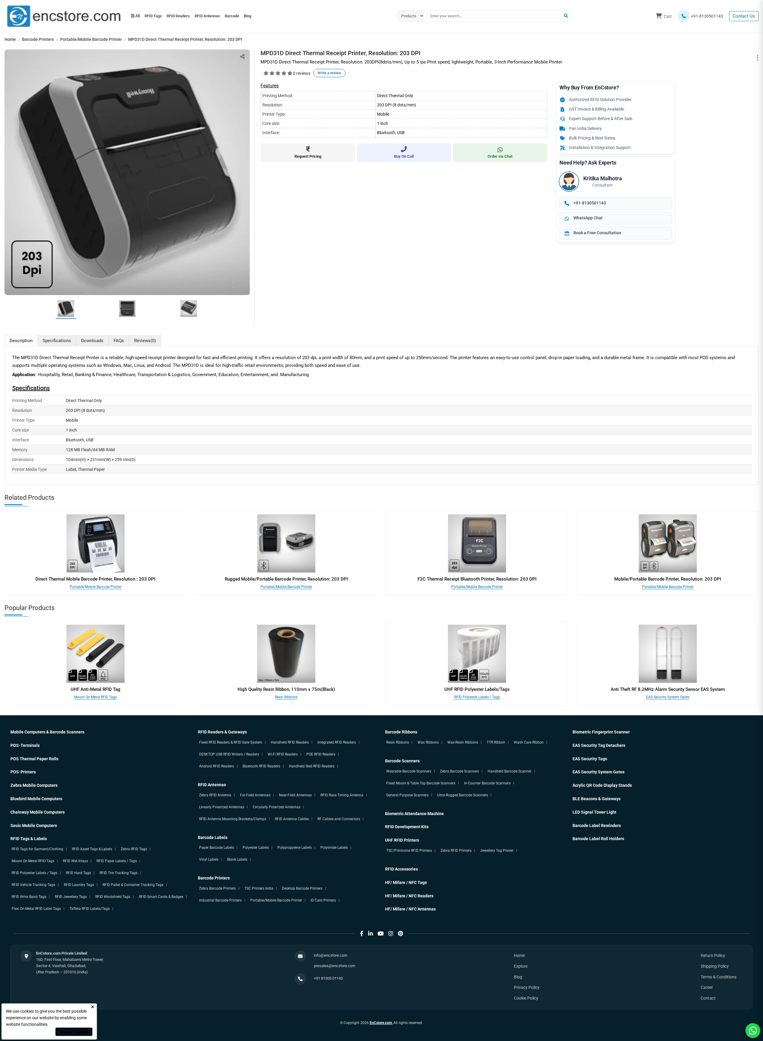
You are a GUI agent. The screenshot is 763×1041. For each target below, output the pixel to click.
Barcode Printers (38, 39)
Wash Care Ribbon (529, 742)
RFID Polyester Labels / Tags (477, 697)
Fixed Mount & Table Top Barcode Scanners (420, 783)
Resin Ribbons (286, 697)
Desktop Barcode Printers (302, 888)
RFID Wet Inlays (75, 861)
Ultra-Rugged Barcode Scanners (462, 795)
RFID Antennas (220, 16)
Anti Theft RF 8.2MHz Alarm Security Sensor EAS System (668, 689)
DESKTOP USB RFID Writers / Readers (229, 754)
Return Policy (713, 955)
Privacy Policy (526, 987)
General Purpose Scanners (407, 795)
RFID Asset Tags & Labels (92, 849)
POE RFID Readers (320, 754)
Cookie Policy (526, 998)
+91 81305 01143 (328, 978)
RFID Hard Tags (78, 873)
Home (10, 39)
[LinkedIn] (370, 933)
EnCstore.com (381, 1023)
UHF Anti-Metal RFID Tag (95, 689)
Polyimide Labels (334, 847)
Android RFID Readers (216, 766)
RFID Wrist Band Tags (29, 897)
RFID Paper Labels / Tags (117, 861)
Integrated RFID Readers (336, 742)
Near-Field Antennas (295, 795)
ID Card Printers (323, 900)
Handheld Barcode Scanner (509, 771)
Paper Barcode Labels (216, 847)
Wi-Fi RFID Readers (283, 754)
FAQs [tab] (119, 340)
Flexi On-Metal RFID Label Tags (36, 909)
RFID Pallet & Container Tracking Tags (133, 885)
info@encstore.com (330, 955)
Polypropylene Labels (294, 847)
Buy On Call (404, 156)
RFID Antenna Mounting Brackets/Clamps (232, 819)
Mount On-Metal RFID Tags (95, 697)
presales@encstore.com (334, 966)
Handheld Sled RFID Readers (311, 766)
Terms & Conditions (718, 977)
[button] (566, 16)
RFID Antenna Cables (292, 819)
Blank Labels (237, 859)
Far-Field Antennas (255, 795)
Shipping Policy (715, 966)
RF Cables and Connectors (338, 819)
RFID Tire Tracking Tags (118, 873)
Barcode (251, 16)
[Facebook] (361, 933)
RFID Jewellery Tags (71, 897)
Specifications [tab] (57, 340)
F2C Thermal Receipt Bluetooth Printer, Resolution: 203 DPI (477, 579)
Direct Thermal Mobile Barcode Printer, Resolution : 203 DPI (95, 579)
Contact (708, 998)
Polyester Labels (256, 847)
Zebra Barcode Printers (217, 888)
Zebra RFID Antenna (215, 795)
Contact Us (744, 16)
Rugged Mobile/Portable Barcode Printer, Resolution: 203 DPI (286, 579)
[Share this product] (242, 56)
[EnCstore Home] (63, 15)
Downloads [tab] (92, 340)
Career (707, 987)
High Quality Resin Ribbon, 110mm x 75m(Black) (286, 689)
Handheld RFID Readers (290, 742)
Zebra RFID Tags (134, 849)
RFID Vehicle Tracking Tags (33, 885)
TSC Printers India (258, 888)
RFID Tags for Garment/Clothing (37, 849)
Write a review (329, 73)
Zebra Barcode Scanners (459, 771)
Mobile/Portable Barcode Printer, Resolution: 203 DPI (667, 579)
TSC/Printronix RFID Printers (409, 850)
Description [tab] (21, 340)
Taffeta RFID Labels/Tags (89, 909)
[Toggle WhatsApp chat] (752, 1030)
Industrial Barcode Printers (220, 900)
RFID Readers (186, 16)
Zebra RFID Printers (456, 850)
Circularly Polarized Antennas (276, 807)
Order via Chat (500, 156)
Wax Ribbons (428, 742)
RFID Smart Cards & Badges (161, 897)
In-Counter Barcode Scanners (487, 783)
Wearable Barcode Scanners (408, 771)
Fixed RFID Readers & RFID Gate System (230, 742)
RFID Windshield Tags (112, 897)
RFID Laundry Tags (79, 885)
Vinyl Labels (208, 859)
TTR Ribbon (496, 742)
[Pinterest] (400, 933)
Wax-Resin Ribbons (462, 742)
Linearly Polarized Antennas (221, 807)
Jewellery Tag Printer (497, 850)
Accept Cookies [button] (74, 1031)
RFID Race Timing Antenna (341, 795)
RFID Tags (156, 16)
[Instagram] (390, 933)
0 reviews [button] (301, 73)
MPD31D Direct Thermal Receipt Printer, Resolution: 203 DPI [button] (185, 39)
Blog (271, 16)
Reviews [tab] (145, 340)
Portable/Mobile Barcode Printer (91, 39)
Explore (521, 966)
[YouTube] (381, 933)
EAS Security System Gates (667, 697)
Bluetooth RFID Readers (261, 766)
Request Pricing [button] (307, 156)
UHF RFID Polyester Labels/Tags (477, 689)
